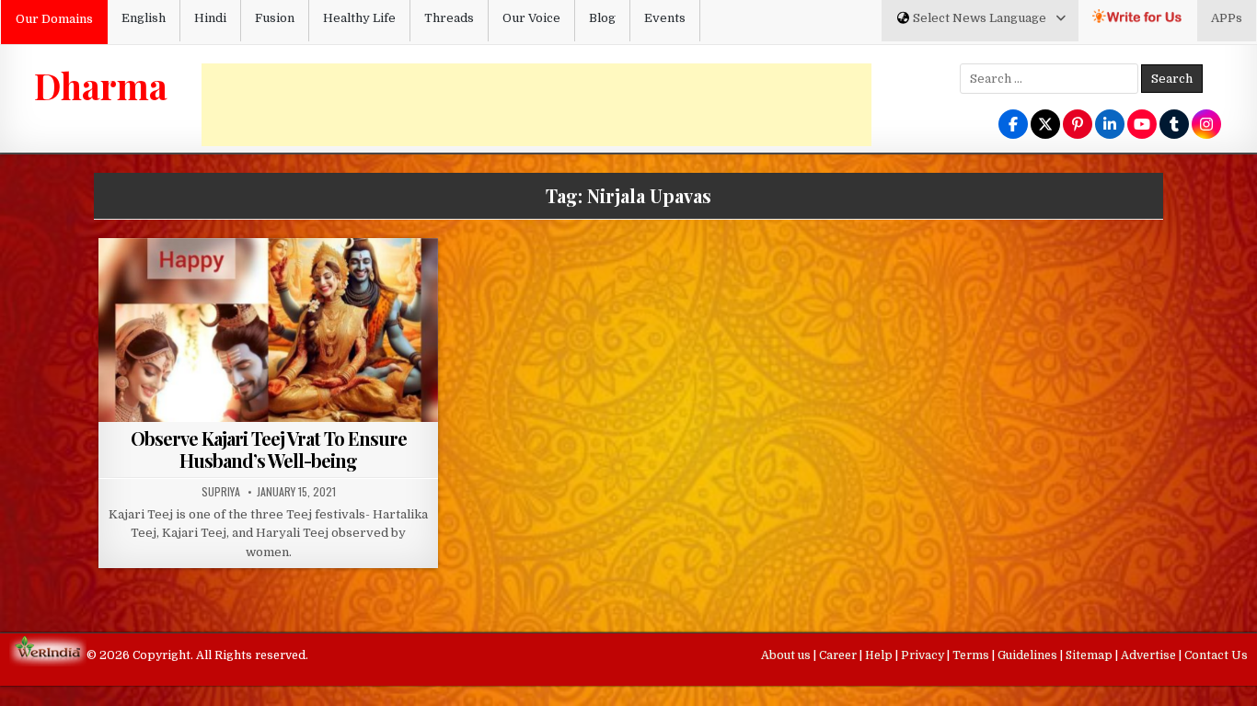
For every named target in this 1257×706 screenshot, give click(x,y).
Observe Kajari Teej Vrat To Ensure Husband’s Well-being (269, 449)
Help (880, 655)
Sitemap (1090, 655)
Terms (972, 655)
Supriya (221, 491)
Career (839, 655)
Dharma (100, 85)
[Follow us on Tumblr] (1174, 125)
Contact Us (1216, 655)
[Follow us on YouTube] (1142, 125)
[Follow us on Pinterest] (1077, 125)
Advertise (1150, 655)
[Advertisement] (536, 104)
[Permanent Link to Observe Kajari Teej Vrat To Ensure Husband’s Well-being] (267, 365)
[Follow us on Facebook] (1013, 125)
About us (787, 655)
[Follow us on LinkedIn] (1109, 125)
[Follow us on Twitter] (1045, 125)
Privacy (924, 655)
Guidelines (1029, 655)
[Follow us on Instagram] (1206, 125)
